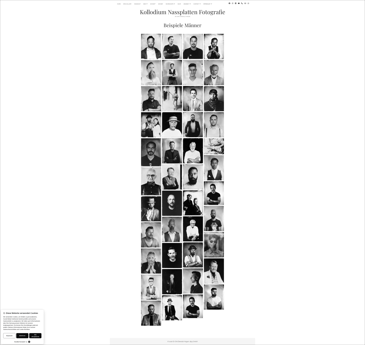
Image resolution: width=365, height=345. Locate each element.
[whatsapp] (248, 3)
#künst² (153, 4)
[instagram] (232, 3)
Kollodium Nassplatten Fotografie (182, 12)
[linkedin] (235, 3)
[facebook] (229, 3)
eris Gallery (127, 4)
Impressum (206, 4)
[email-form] (245, 3)
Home (119, 4)
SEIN (144, 4)
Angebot (186, 4)
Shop (179, 4)
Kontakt (196, 4)
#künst (160, 4)
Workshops (169, 4)
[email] (239, 3)
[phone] (242, 3)
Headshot (137, 4)
